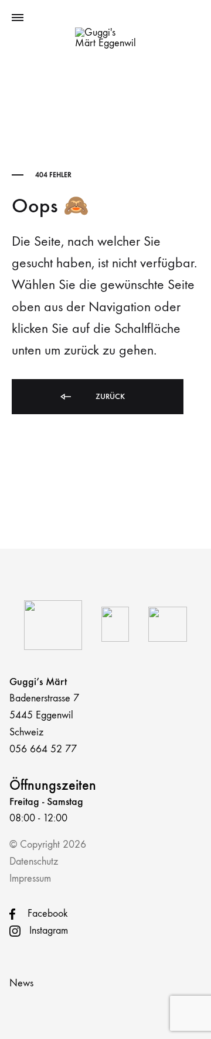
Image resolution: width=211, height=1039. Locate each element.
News (21, 983)
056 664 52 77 (43, 749)
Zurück (109, 396)
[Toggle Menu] (17, 18)
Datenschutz (33, 861)
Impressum (30, 878)
